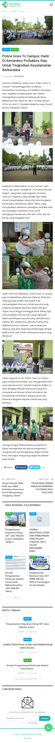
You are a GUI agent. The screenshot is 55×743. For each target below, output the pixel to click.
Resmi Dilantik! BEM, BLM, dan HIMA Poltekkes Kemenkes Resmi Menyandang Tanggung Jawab (13, 489)
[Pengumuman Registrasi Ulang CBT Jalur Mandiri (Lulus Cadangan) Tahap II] (15, 519)
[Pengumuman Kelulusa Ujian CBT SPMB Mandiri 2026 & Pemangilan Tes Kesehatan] (39, 563)
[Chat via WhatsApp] (48, 727)
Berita (6, 50)
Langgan (45, 718)
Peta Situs (28, 738)
